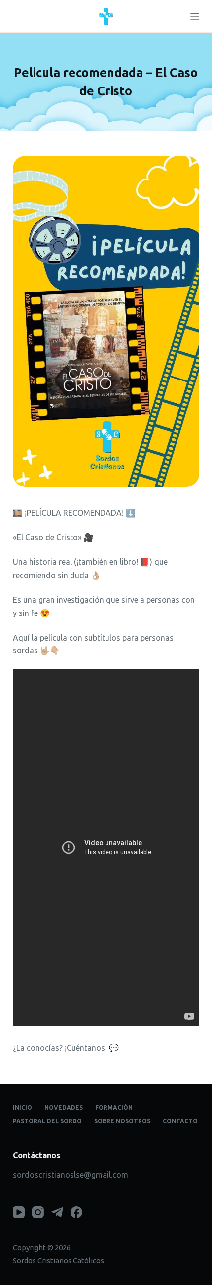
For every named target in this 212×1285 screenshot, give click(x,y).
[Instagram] (38, 1212)
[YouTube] (19, 1212)
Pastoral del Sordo (47, 1121)
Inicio (22, 1107)
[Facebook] (76, 1212)
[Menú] (194, 16)
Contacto (180, 1121)
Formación (114, 1107)
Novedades (63, 1107)
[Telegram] (57, 1212)
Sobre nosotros (122, 1121)
